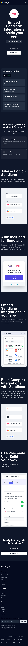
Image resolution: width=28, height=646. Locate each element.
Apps (2, 591)
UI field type (7, 516)
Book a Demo (14, 48)
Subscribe (23, 621)
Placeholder (7, 522)
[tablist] (7, 75)
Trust (2, 639)
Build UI (3, 579)
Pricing (3, 593)
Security (20, 639)
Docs (2, 605)
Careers (3, 609)
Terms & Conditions (6, 643)
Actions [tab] (6, 75)
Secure (3, 598)
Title (5, 487)
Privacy (14, 639)
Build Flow (4, 577)
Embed (3, 581)
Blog (2, 607)
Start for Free (14, 53)
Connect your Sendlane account (14, 277)
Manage (3, 584)
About (3, 614)
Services (3, 595)
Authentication (5, 575)
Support (8, 639)
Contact (3, 611)
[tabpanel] (14, 94)
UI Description (7, 493)
